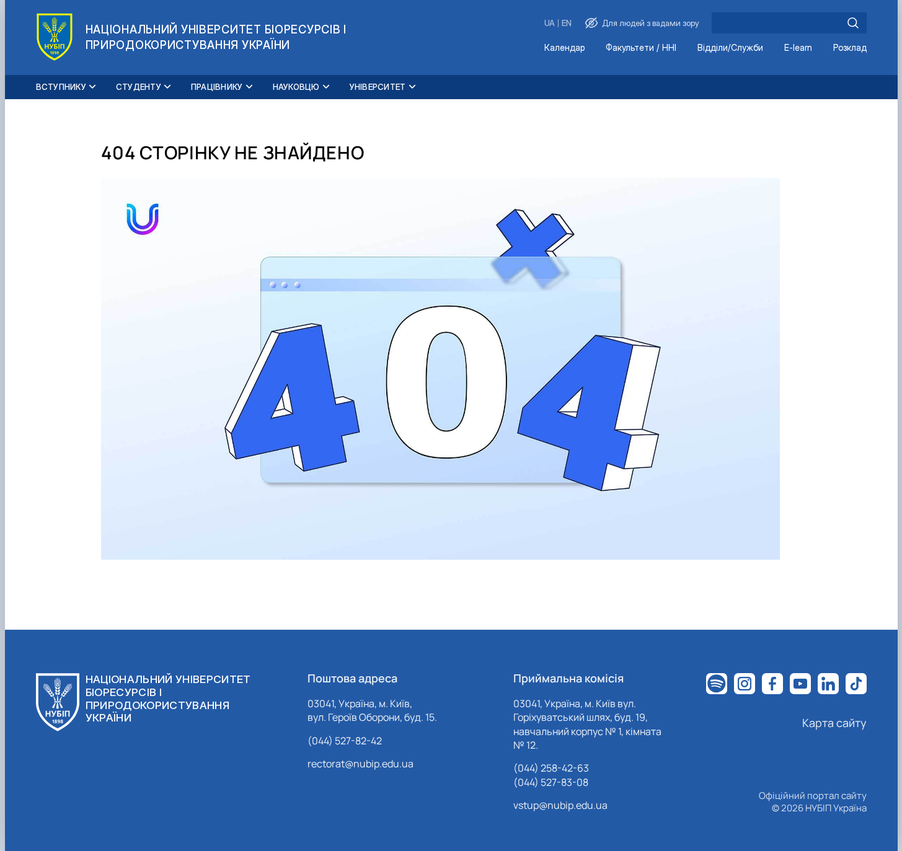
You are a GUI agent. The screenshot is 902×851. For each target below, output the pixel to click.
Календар (564, 48)
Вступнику (61, 87)
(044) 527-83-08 (550, 782)
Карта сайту (834, 722)
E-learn (798, 48)
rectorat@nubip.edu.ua (360, 763)
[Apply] (853, 22)
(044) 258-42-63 (551, 768)
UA (549, 23)
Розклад (850, 48)
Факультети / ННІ (641, 48)
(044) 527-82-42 (344, 740)
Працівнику (217, 87)
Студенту (138, 87)
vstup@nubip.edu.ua (560, 805)
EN (567, 23)
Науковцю (296, 87)
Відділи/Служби (730, 48)
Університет (378, 87)
